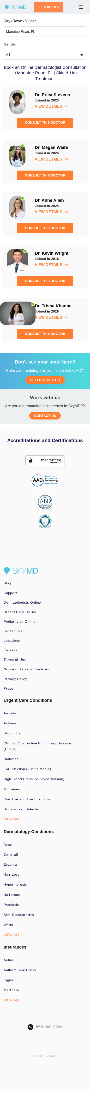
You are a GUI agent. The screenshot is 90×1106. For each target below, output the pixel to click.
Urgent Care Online (20, 612)
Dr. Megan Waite (51, 147)
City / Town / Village (20, 21)
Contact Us (13, 631)
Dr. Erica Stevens (52, 94)
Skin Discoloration (19, 915)
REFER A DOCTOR (45, 380)
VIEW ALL (12, 819)
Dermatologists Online (22, 602)
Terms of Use (15, 660)
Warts (8, 925)
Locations (12, 640)
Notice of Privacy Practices (26, 669)
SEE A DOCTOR (49, 7)
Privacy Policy (15, 679)
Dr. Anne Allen (49, 200)
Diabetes (11, 759)
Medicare (11, 990)
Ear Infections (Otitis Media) (27, 769)
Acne (8, 844)
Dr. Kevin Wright (51, 253)
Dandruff (11, 854)
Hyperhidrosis (15, 884)
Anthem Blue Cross (20, 970)
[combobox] (45, 55)
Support (10, 593)
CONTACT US (45, 416)
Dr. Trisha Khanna (53, 305)
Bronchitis (12, 733)
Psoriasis (11, 905)
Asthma (10, 723)
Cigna (8, 980)
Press (8, 688)
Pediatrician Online (20, 621)
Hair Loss (12, 874)
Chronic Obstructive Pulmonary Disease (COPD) (37, 746)
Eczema (10, 864)
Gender (10, 44)
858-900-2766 (48, 1027)
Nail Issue (12, 895)
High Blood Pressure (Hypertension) (34, 779)
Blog (7, 583)
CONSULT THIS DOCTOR (45, 122)
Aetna (8, 960)
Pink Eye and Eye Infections (27, 799)
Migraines (12, 789)
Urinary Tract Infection (23, 809)
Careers (10, 650)
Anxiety (10, 713)
